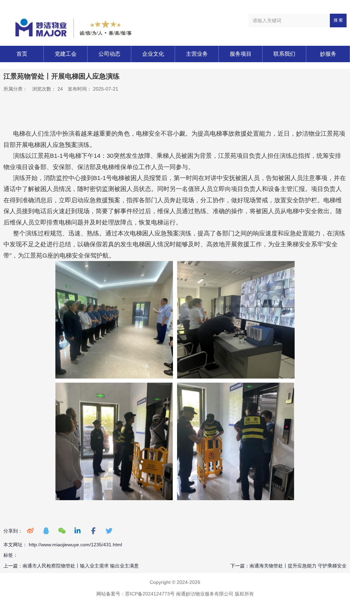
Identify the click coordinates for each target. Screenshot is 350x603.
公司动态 (109, 54)
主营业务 (197, 54)
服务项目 (241, 54)
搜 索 (338, 20)
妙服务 (328, 54)
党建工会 (66, 54)
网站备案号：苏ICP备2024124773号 (135, 594)
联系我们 (284, 54)
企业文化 (153, 54)
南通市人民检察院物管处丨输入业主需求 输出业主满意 (81, 565)
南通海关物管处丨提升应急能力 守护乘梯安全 (298, 565)
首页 (21, 54)
